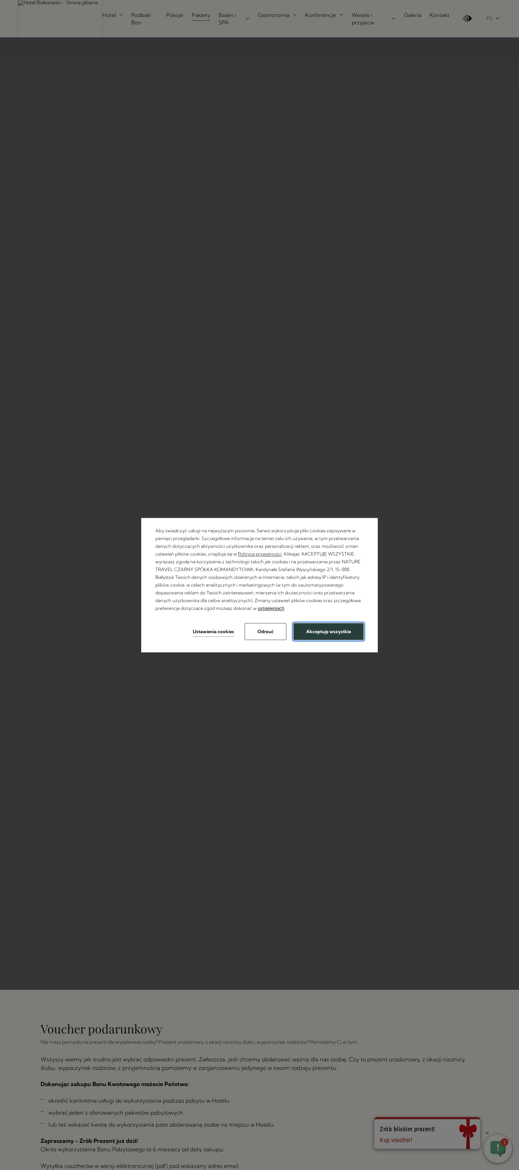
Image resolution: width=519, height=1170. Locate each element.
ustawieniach (271, 608)
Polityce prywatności (260, 554)
